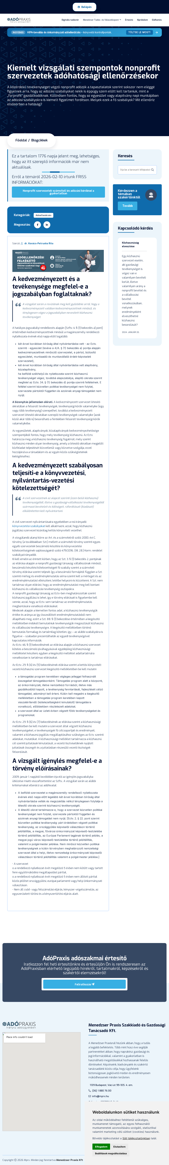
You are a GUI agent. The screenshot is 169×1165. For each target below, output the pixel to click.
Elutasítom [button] (119, 1146)
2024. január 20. (130, 332)
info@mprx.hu (100, 1096)
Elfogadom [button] (101, 1146)
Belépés (86, 7)
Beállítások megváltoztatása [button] (111, 1153)
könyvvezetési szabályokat (28, 526)
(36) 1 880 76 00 (101, 1090)
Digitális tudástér (70, 20)
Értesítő (129, 20)
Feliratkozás (83, 984)
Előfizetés (157, 20)
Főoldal (21, 140)
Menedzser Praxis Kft (69, 1160)
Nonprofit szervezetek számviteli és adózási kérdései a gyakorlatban (58, 192)
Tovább (127, 206)
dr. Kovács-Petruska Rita (38, 243)
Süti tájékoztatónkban (136, 1138)
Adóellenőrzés (43, 215)
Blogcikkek (39, 140)
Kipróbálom (142, 20)
